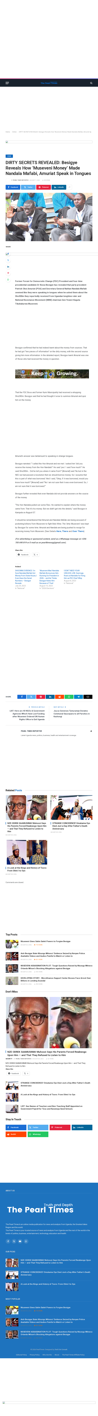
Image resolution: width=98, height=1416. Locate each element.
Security (9, 1058)
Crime (14, 132)
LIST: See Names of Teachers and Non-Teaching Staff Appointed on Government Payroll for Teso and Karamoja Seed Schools (51, 1107)
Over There (78, 531)
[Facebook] (8, 253)
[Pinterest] (8, 273)
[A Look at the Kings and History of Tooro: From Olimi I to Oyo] (26, 852)
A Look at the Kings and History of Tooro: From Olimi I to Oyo (27, 869)
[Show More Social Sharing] (69, 187)
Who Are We (47, 1355)
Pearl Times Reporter (20, 180)
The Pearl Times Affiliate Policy (73, 1355)
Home (8, 132)
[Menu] (7, 83)
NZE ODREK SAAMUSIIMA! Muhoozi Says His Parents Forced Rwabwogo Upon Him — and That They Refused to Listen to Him (26, 827)
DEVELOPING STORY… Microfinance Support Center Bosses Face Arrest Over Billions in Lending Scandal (56, 979)
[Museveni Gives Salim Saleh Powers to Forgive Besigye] (12, 944)
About (57, 1355)
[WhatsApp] (8, 279)
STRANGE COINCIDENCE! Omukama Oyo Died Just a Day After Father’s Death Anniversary (71, 826)
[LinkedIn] (8, 266)
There (65, 531)
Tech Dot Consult (61, 1349)
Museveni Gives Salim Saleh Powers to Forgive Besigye (46, 941)
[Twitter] (8, 260)
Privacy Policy (35, 1355)
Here (58, 531)
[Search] (91, 83)
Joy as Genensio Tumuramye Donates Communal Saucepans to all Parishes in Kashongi (72, 714)
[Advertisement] (49, 17)
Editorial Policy (21, 1355)
